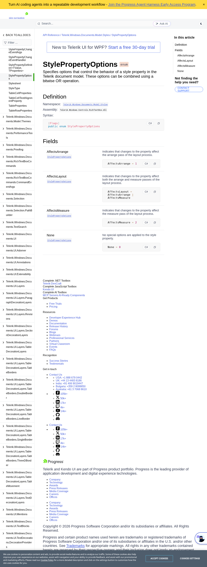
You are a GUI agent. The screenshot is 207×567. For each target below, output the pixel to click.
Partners (54, 341)
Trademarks (75, 546)
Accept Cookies (159, 558)
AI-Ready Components (72, 295)
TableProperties (18, 105)
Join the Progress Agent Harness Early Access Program (151, 4)
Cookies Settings (190, 558)
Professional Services (61, 338)
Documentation (58, 323)
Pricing (53, 306)
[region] (103, 558)
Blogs (52, 332)
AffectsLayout (56, 176)
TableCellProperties (20, 93)
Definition (54, 96)
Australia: (71, 389)
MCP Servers (50, 295)
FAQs (52, 349)
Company (54, 479)
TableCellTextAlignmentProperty (20, 99)
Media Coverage (58, 491)
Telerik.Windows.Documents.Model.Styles (86, 35)
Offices (53, 497)
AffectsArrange (57, 152)
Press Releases (58, 488)
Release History (58, 326)
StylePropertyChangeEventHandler (20, 58)
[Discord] (58, 419)
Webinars (54, 335)
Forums (53, 329)
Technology (56, 482)
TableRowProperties (20, 110)
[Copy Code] (158, 123)
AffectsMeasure (58, 210)
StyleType (14, 88)
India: (69, 383)
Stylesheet (15, 83)
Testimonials (56, 363)
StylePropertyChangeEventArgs (20, 51)
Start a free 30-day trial (131, 47)
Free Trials (55, 303)
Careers (54, 494)
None (50, 235)
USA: (69, 377)
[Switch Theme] (201, 23)
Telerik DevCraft (52, 283)
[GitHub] (58, 415)
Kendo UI (48, 289)
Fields (50, 141)
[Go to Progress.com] (53, 463)
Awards (53, 485)
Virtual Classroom (59, 344)
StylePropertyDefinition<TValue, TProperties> (20, 68)
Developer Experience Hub (65, 317)
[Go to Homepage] (26, 18)
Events (53, 346)
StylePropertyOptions (20, 77)
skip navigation (16, 18)
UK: (69, 380)
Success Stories (58, 360)
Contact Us (55, 374)
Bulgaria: (71, 386)
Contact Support (183, 89)
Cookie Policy (47, 560)
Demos (53, 320)
